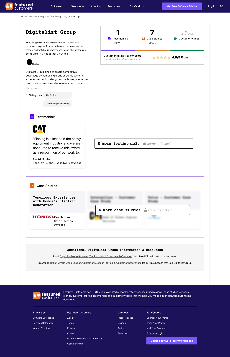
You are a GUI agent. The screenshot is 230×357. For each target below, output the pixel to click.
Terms (70, 323)
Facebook (123, 333)
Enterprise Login (154, 333)
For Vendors (137, 6)
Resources (114, 6)
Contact (71, 333)
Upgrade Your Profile (157, 317)
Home (24, 16)
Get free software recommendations (172, 340)
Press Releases (125, 317)
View (117, 43)
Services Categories (39, 16)
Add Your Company (156, 328)
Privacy (71, 328)
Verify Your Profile (155, 323)
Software (56, 6)
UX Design (56, 16)
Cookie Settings (75, 343)
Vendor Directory (41, 328)
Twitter (121, 328)
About (94, 6)
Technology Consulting (57, 103)
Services (76, 6)
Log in (211, 6)
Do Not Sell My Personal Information (85, 338)
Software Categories (43, 317)
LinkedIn (122, 323)
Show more (32, 88)
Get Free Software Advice (182, 6)
